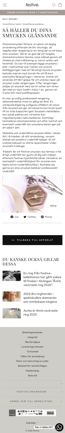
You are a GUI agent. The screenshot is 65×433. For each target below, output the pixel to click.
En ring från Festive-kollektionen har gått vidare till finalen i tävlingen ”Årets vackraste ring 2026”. (42, 279)
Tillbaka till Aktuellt (35, 240)
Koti (5, 18)
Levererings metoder (32, 346)
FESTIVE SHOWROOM (32, 391)
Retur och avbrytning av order (32, 361)
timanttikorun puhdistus (33, 24)
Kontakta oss (47, 164)
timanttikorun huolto (12, 24)
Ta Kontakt (32, 351)
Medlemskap (32, 370)
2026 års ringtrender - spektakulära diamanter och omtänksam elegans (40, 297)
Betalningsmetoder (32, 332)
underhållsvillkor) (28, 164)
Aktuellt (13, 18)
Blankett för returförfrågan (32, 365)
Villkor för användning (32, 356)
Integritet (32, 337)
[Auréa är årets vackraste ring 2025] (12, 313)
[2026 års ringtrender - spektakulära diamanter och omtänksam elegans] (12, 296)
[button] (10, 7)
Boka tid (32, 375)
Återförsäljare (32, 342)
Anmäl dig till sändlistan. (31, 401)
